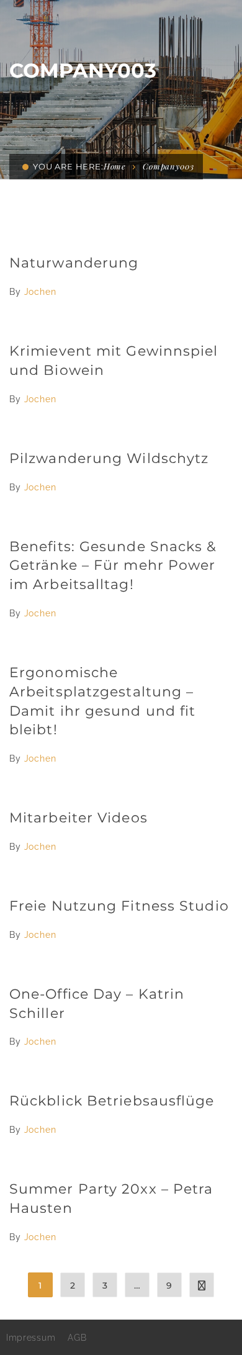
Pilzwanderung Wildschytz (108, 458)
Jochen (40, 292)
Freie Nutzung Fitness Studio (119, 906)
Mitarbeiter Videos (78, 817)
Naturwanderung (73, 262)
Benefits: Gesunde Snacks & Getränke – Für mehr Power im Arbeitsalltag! (113, 565)
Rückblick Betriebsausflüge (112, 1100)
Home (115, 166)
